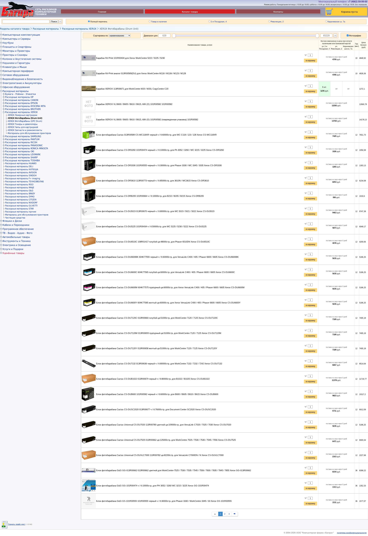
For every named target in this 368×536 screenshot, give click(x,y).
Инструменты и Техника (16, 241)
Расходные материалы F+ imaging (22, 178)
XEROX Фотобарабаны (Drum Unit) (119, 28)
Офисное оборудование (16, 87)
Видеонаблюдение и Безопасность (23, 79)
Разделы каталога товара (14, 28)
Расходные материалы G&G (19, 190)
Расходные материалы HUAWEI (21, 163)
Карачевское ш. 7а (336, 21)
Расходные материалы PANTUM (22, 139)
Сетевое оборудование (16, 75)
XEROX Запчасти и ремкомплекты (25, 130)
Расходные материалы (46, 28)
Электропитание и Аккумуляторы (22, 83)
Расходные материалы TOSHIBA (22, 160)
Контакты (278, 11)
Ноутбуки (8, 42)
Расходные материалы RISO (19, 184)
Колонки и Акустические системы (22, 58)
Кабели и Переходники (16, 225)
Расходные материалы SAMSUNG (23, 136)
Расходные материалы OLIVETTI (21, 205)
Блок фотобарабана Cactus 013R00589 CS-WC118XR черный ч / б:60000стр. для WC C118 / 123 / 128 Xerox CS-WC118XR (156, 135)
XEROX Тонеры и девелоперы (23, 124)
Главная (102, 11)
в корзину (310, 60)
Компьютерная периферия (18, 71)
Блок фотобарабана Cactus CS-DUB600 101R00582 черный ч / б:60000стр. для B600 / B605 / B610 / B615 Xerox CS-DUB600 (157, 394)
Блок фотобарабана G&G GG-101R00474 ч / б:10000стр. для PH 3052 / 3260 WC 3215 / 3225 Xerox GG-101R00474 (152, 486)
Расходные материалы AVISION (21, 172)
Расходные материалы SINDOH (21, 175)
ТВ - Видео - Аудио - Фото (17, 233)
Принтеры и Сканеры (15, 54)
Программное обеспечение (18, 229)
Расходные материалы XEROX (79, 28)
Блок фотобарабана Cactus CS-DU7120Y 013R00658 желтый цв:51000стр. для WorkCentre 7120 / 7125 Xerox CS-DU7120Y (156, 348)
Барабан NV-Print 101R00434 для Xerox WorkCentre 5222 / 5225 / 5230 (130, 58)
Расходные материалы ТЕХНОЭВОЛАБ (24, 181)
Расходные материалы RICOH (21, 142)
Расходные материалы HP (19, 97)
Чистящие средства (15, 217)
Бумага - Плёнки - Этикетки (20, 94)
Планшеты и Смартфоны (17, 46)
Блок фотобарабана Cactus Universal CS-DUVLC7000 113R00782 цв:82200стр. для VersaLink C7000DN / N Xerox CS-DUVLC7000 (160, 455)
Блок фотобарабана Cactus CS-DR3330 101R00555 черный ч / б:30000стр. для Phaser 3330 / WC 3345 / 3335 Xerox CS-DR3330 (159, 165)
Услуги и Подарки (13, 249)
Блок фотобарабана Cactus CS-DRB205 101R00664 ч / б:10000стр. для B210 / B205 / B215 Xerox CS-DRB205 (150, 196)
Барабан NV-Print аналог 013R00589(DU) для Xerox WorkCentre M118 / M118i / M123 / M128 (141, 73)
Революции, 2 (277, 21)
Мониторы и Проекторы (16, 50)
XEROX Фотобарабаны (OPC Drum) (25, 121)
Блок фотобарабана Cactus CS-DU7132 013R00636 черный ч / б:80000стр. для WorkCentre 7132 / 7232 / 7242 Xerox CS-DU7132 (159, 364)
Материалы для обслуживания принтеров (29, 133)
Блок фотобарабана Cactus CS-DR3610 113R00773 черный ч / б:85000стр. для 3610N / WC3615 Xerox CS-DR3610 (152, 181)
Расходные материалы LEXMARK (22, 154)
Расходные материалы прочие (20, 211)
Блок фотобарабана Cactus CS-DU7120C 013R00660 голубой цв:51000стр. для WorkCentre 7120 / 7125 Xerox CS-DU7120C (157, 318)
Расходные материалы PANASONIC (24, 145)
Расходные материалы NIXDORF (21, 202)
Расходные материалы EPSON (21, 103)
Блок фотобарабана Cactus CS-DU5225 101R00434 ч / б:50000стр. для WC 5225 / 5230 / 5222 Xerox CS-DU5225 (151, 226)
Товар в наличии (159, 21)
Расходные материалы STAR (19, 208)
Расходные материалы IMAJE (19, 187)
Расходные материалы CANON (21, 100)
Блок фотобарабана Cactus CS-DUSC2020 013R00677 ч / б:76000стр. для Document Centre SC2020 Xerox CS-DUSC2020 (156, 409)
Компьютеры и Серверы (16, 38)
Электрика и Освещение (17, 245)
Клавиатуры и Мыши (15, 67)
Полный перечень (98, 21)
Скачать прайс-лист (16, 524)
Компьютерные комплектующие (21, 34)
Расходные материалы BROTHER (23, 109)
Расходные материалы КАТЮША (21, 169)
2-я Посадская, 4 (219, 21)
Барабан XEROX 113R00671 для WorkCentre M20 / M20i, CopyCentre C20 (132, 89)
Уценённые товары (13, 253)
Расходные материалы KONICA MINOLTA (26, 148)
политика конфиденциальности (352, 533)
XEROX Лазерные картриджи (22, 115)
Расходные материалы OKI (19, 151)
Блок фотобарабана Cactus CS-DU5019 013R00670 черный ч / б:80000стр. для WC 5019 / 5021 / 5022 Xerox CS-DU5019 (155, 211)
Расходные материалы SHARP (21, 157)
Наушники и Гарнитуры (16, 63)
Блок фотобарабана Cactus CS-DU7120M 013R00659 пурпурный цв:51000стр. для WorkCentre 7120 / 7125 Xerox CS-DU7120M (158, 333)
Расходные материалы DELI (19, 166)
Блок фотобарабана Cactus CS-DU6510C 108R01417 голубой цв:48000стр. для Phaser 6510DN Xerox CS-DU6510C (153, 242)
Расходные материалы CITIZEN (20, 199)
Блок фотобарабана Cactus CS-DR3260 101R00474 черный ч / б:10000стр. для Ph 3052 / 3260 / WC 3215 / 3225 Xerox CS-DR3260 (160, 150)
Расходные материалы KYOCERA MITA (25, 106)
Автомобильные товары (16, 237)
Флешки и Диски (12, 220)
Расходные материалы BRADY (20, 193)
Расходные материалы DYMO (19, 196)
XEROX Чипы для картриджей (23, 127)
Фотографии (355, 35)
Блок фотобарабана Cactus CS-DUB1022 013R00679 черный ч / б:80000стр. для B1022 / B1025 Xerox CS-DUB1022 (153, 379)
